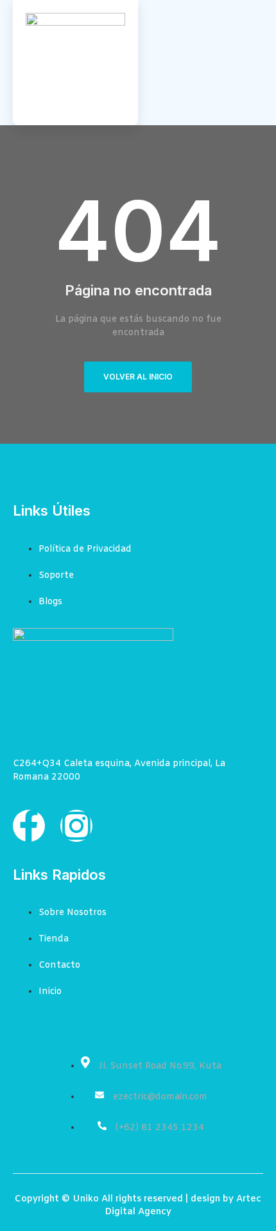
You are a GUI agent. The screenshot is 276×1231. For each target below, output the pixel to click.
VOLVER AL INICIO (138, 376)
